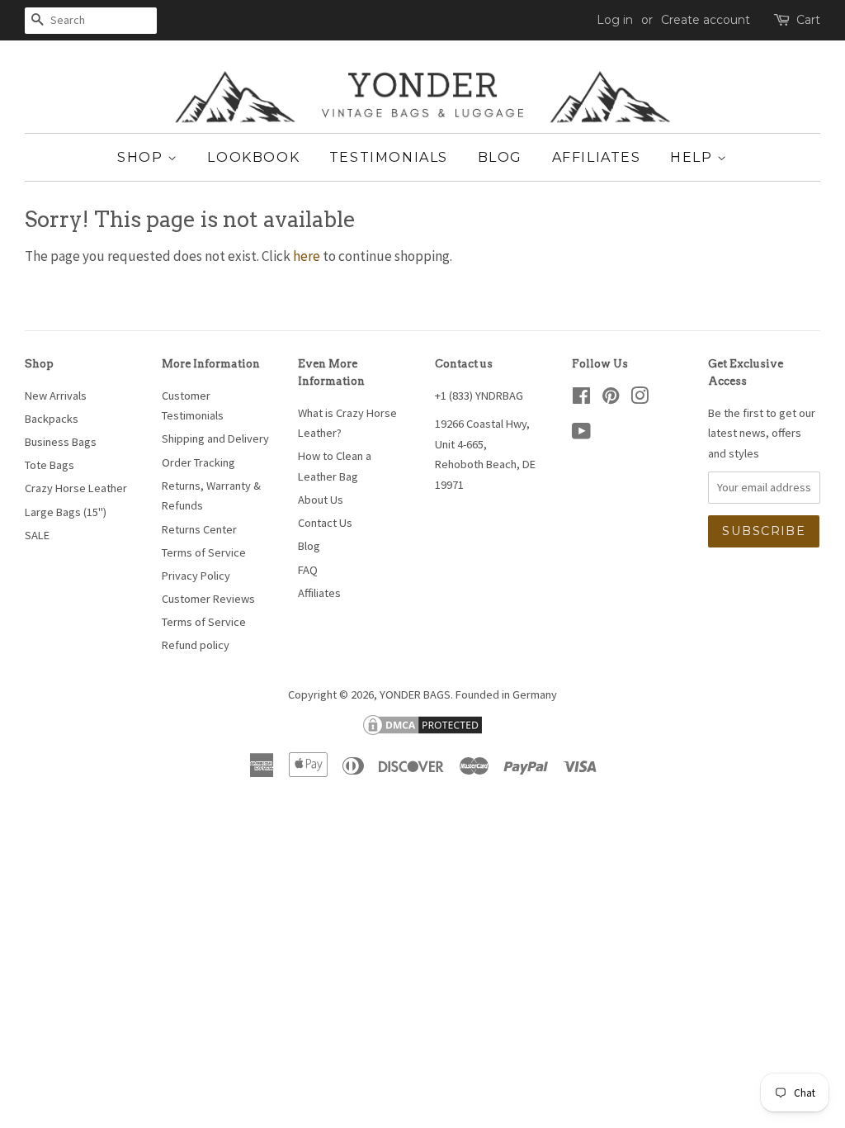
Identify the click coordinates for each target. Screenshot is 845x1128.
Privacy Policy (196, 575)
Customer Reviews (208, 598)
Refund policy (195, 644)
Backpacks (51, 418)
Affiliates (596, 157)
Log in (615, 19)
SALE (37, 535)
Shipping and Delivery (215, 438)
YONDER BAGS (415, 694)
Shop (142, 157)
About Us (320, 499)
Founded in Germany (506, 694)
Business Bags (61, 441)
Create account (705, 19)
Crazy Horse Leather (76, 488)
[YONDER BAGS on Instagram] (639, 398)
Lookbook (253, 157)
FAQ (308, 569)
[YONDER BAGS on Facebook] (581, 398)
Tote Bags (49, 464)
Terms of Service (204, 552)
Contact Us (325, 522)
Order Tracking (198, 462)
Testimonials (388, 157)
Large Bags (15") (65, 512)
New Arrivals (56, 395)
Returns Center (199, 529)
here (306, 256)
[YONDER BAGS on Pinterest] (611, 398)
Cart (808, 19)
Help (693, 157)
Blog (500, 157)
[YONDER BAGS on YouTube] (581, 434)
